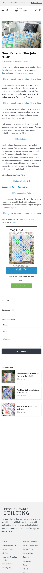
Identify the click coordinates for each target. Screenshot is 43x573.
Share (7, 300)
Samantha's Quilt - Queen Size (15, 187)
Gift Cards (5, 553)
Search (4, 541)
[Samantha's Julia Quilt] (21, 193)
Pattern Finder (28, 549)
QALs (25, 565)
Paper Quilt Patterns (30, 545)
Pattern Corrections (9, 545)
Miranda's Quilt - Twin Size (13, 175)
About (25, 569)
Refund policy (7, 567)
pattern (15, 222)
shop (3, 73)
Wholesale (27, 561)
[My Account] (35, 10)
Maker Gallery (28, 553)
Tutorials (26, 557)
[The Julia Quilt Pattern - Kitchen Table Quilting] (22, 79)
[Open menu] (2, 9)
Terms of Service (8, 564)
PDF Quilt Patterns (30, 541)
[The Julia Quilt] (21, 139)
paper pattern (27, 73)
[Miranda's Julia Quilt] (21, 181)
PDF (15, 73)
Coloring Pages (7, 549)
